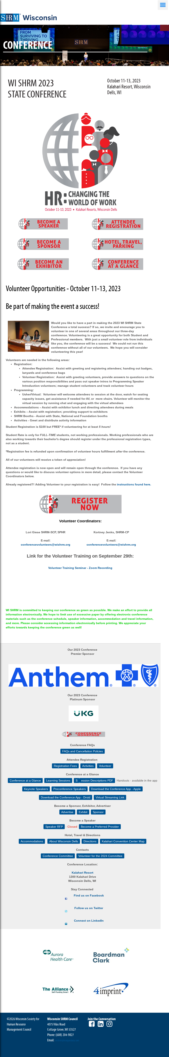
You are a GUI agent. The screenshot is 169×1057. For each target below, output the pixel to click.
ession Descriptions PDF (97, 780)
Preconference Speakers (69, 789)
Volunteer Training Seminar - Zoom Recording (80, 568)
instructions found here (133, 484)
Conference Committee (58, 856)
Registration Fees (65, 766)
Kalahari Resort (82, 872)
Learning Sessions (58, 780)
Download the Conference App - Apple (116, 789)
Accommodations (32, 841)
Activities (88, 766)
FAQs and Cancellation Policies (82, 751)
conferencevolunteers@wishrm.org (45, 544)
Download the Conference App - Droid (65, 797)
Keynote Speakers (36, 789)
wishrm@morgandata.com (67, 1040)
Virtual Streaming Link (110, 797)
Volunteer (105, 766)
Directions (89, 841)
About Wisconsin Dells (63, 841)
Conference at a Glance (25, 780)
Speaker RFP (54, 826)
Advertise (67, 812)
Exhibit (83, 812)
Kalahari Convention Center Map (123, 841)
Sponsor (98, 812)
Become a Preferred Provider (100, 826)
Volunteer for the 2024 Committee (100, 856)
